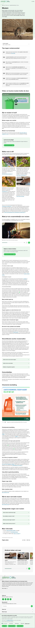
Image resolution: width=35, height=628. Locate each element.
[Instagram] (10, 599)
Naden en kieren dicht (22, 560)
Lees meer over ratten (20, 196)
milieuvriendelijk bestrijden (11, 530)
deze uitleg (13, 53)
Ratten (6, 560)
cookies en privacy (10, 620)
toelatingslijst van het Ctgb (17, 465)
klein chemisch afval (5, 492)
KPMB (3, 434)
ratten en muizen (16, 533)
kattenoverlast (15, 332)
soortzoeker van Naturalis (6, 206)
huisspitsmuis (4, 191)
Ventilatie (25, 278)
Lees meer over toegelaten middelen (8, 464)
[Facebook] (6, 599)
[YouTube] (3, 599)
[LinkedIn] (8, 599)
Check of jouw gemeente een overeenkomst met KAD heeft (14, 212)
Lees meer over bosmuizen (21, 175)
